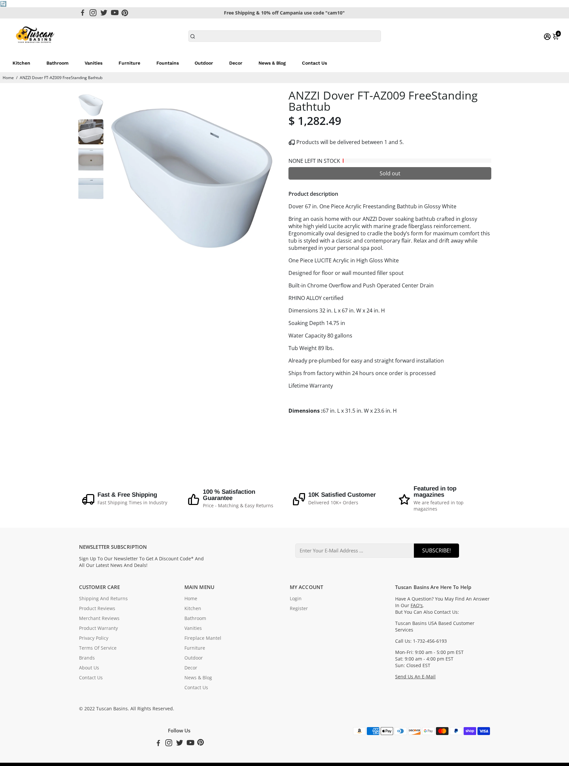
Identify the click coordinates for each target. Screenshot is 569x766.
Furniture (129, 63)
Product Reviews (97, 608)
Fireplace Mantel (202, 638)
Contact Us (314, 63)
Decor (235, 63)
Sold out (390, 173)
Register (299, 608)
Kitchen (21, 63)
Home (8, 77)
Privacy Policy (93, 638)
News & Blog (272, 63)
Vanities (93, 63)
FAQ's (417, 605)
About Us (89, 668)
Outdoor (204, 63)
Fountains (167, 63)
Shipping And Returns (103, 599)
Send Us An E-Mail (415, 677)
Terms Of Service (98, 648)
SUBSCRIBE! (436, 550)
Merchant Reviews (99, 618)
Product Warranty (98, 628)
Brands (87, 658)
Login (296, 599)
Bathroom (57, 63)
